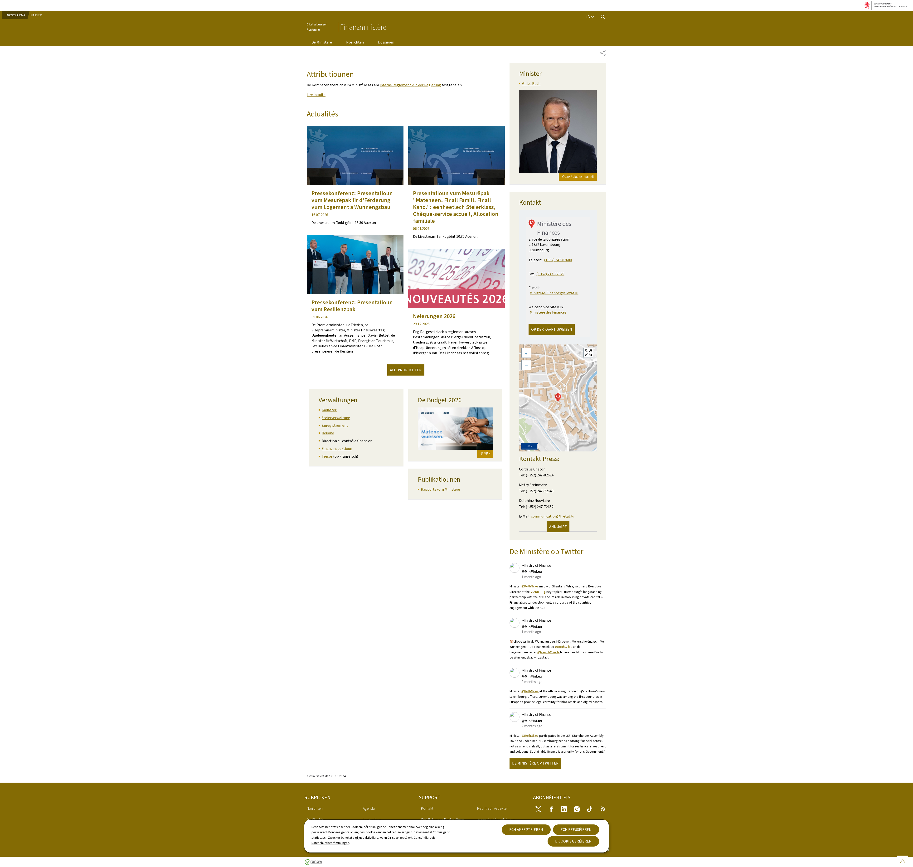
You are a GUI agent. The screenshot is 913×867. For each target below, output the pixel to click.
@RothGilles (530, 586)
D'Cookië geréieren (573, 841)
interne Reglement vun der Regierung (410, 84)
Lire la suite (316, 94)
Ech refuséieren (576, 829)
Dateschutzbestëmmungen (330, 843)
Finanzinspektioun (337, 448)
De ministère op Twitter (535, 763)
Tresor (327, 456)
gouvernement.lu (16, 15)
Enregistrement (335, 425)
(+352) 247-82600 (558, 259)
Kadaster (329, 409)
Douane (328, 433)
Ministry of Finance (536, 566)
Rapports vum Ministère (441, 489)
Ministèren (36, 15)
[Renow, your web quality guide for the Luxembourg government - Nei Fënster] (313, 863)
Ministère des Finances (548, 312)
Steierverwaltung (336, 417)
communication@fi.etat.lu (552, 516)
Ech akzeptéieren (526, 829)
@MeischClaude (548, 652)
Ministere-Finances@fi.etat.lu (554, 293)
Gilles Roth (531, 83)
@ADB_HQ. (538, 592)
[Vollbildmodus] (588, 353)
